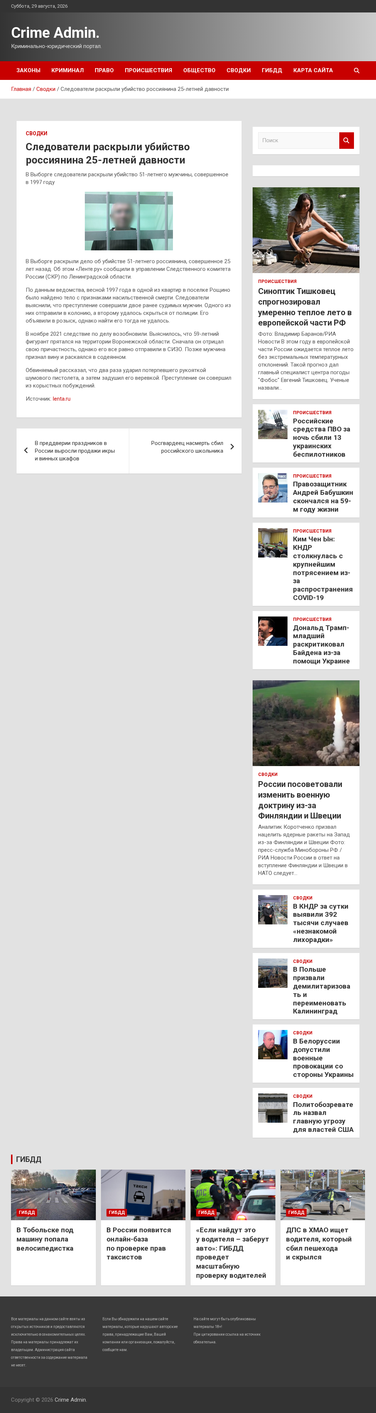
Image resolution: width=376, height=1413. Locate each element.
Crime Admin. (55, 32)
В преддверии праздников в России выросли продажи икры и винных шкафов (75, 451)
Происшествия (148, 70)
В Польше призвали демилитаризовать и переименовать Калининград (321, 990)
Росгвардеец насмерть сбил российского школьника (187, 447)
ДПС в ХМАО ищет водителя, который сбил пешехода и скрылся (319, 1243)
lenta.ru (61, 398)
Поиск (346, 140)
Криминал (67, 70)
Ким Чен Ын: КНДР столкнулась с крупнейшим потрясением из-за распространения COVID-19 (323, 568)
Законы (28, 70)
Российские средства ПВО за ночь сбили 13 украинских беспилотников (321, 438)
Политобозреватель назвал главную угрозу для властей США (323, 1117)
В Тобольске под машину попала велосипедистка (45, 1239)
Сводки (239, 70)
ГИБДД (272, 70)
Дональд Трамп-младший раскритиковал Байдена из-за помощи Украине (321, 644)
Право (104, 70)
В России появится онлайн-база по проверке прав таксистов (138, 1243)
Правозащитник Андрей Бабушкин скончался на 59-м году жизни (323, 496)
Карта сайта (313, 70)
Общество (199, 70)
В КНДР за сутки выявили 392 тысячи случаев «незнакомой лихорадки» (320, 923)
